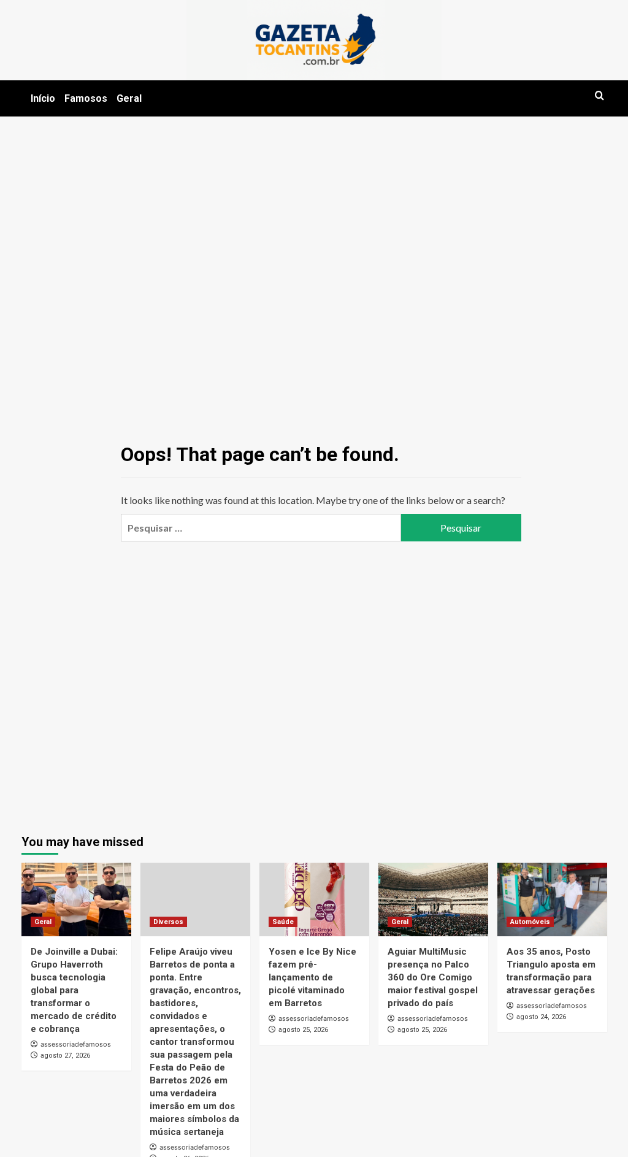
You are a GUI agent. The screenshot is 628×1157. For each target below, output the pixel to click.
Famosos (85, 98)
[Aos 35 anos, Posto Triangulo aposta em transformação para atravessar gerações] (552, 899)
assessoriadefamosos (75, 1044)
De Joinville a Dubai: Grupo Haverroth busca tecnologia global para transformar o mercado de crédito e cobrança (74, 990)
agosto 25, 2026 (303, 1030)
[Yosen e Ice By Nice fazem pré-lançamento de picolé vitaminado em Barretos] (314, 899)
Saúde (283, 922)
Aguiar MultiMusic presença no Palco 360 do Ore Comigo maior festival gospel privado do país (433, 977)
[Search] (599, 96)
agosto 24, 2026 (541, 1017)
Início (43, 98)
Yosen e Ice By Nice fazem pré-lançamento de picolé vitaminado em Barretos (312, 977)
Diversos (168, 922)
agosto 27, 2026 (65, 1056)
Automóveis (530, 922)
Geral (129, 98)
